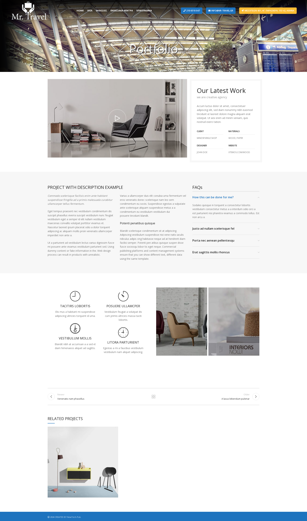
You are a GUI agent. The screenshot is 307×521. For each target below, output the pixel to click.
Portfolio (144, 59)
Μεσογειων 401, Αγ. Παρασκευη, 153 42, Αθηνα (269, 10)
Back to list (153, 396)
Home (132, 59)
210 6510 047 (193, 10)
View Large (115, 429)
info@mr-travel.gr (222, 10)
